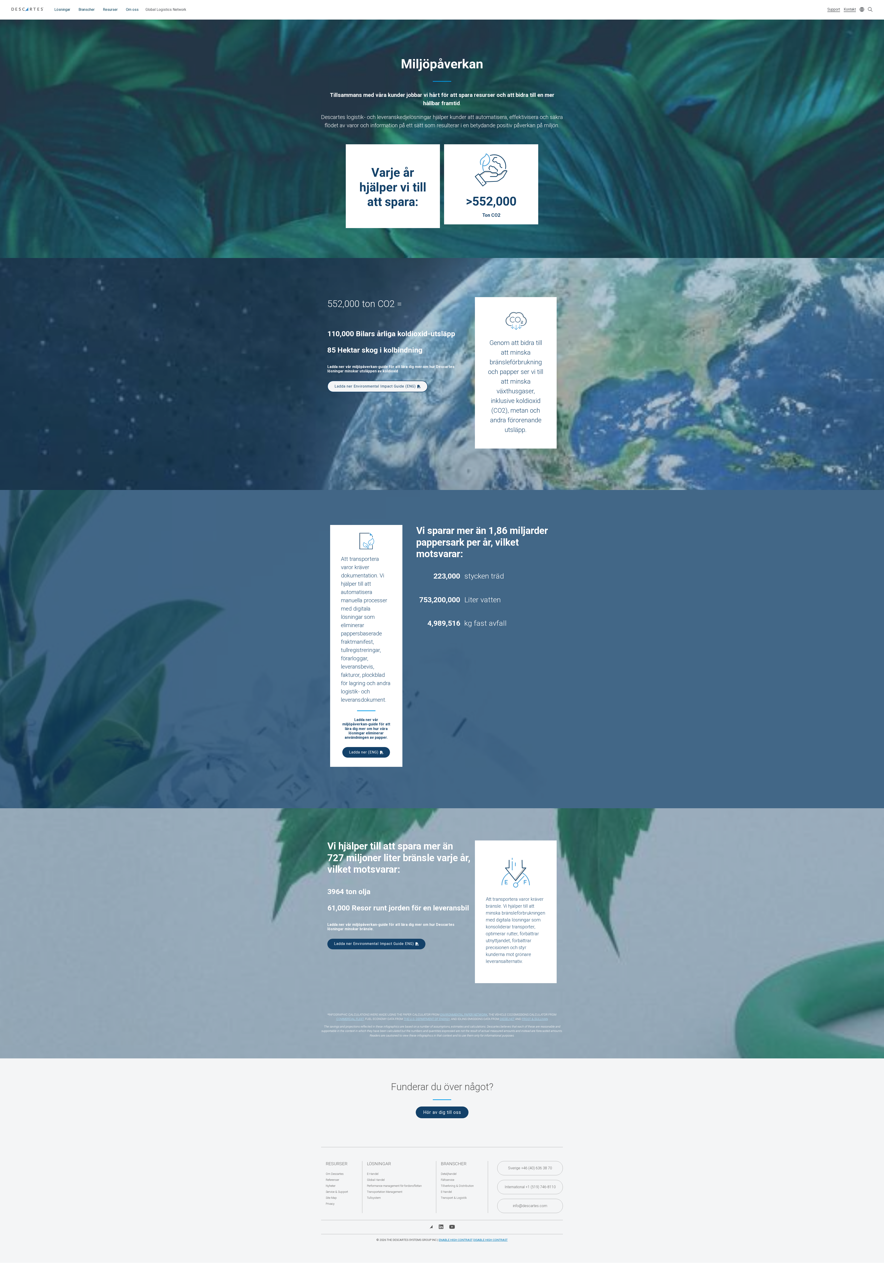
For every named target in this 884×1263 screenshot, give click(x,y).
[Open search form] (870, 9)
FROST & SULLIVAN (535, 1019)
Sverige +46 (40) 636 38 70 (530, 1168)
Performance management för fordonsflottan (394, 1186)
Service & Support (337, 1191)
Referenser (332, 1180)
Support (833, 9)
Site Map (331, 1197)
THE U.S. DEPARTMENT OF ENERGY (427, 1019)
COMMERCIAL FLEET (350, 1019)
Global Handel (376, 1180)
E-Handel (372, 1174)
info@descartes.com (530, 1206)
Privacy (330, 1203)
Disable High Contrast (490, 1240)
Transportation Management (384, 1191)
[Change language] (862, 9)
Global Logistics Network (165, 9)
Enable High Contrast (456, 1240)
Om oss (132, 9)
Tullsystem (374, 1197)
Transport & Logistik (454, 1197)
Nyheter (330, 1186)
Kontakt (850, 9)
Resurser (110, 9)
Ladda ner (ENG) (363, 752)
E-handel (446, 1191)
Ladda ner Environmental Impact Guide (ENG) (375, 386)
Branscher (87, 9)
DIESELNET (507, 1019)
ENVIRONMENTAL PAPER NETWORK (463, 1014)
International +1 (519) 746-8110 (530, 1187)
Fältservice (447, 1180)
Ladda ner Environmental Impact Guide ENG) (374, 943)
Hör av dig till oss (442, 1112)
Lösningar (62, 9)
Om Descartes (335, 1174)
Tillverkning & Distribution (457, 1186)
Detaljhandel (449, 1174)
